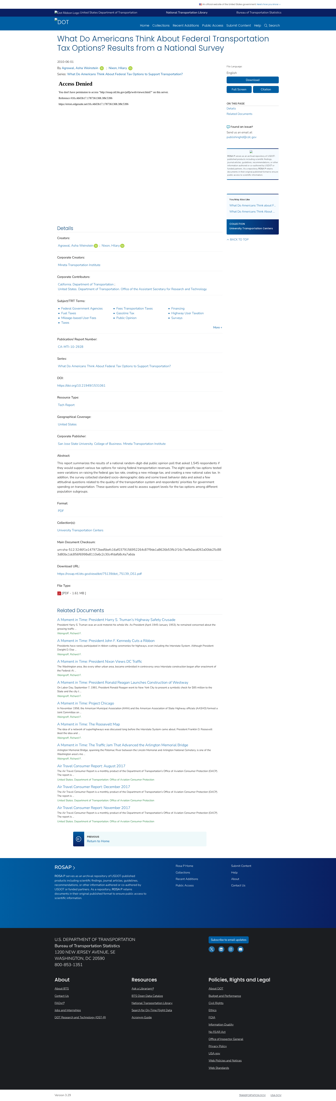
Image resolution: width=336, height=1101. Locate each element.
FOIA (212, 1017)
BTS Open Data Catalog (147, 996)
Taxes (65, 323)
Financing (177, 308)
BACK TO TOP (239, 240)
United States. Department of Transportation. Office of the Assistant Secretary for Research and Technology (132, 289)
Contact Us (238, 885)
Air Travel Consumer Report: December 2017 (93, 786)
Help (257, 25)
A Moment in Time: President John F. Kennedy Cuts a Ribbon (106, 640)
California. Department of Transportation (86, 284)
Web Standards (219, 1068)
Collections (161, 25)
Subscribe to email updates (228, 940)
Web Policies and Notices (225, 1061)
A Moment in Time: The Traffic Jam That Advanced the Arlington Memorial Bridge (122, 745)
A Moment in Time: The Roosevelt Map (88, 724)
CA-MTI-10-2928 (70, 347)
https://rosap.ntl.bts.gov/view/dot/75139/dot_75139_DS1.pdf (99, 574)
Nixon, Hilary (118, 68)
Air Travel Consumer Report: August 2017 (91, 766)
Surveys (177, 318)
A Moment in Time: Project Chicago (85, 703)
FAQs (58, 1003)
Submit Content (238, 25)
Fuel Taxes (68, 313)
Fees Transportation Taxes (134, 308)
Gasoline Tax (125, 313)
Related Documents (239, 114)
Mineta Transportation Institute (79, 265)
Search (274, 25)
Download (253, 80)
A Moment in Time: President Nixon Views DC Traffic (99, 661)
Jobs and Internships (68, 1010)
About (235, 879)
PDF (61, 511)
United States (67, 424)
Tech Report (66, 405)
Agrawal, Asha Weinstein (80, 68)
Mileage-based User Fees (78, 318)
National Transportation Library (152, 1003)
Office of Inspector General (226, 1039)
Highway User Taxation (187, 313)
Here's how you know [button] (268, 4)
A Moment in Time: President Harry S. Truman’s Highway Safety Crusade (116, 619)
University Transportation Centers (80, 530)
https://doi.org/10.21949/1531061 (81, 385)
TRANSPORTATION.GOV (252, 1095)
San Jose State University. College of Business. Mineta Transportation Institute (112, 444)
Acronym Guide (142, 1017)
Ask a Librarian (141, 989)
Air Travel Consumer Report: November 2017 (93, 807)
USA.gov (214, 1053)
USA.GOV (276, 1095)
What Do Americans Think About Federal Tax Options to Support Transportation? (125, 74)
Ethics (212, 1010)
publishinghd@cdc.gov (242, 137)
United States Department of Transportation (108, 12)
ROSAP (63, 867)
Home (144, 25)
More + (217, 327)
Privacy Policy (218, 1046)
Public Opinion (126, 318)
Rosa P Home (184, 866)
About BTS (62, 989)
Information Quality (221, 1025)
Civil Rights (216, 1003)
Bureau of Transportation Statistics (258, 12)
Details (231, 108)
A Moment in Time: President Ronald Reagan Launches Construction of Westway (122, 682)
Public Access (212, 25)
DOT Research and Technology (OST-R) (80, 1017)
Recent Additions (186, 25)
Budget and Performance (225, 996)
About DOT (216, 989)
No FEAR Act (217, 1032)
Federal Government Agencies (82, 308)
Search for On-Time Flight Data (152, 1010)
